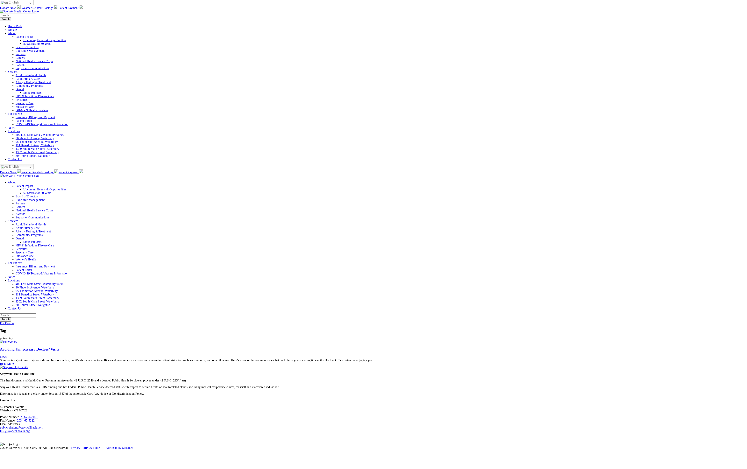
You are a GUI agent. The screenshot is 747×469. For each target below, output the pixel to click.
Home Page (15, 26)
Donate (12, 29)
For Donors (7, 323)
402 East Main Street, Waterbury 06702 (40, 134)
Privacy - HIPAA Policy (86, 447)
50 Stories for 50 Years (37, 43)
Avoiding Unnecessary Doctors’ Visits (29, 349)
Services (13, 71)
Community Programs (29, 85)
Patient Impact (24, 36)
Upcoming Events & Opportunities (44, 40)
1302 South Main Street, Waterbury (37, 152)
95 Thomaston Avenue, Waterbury (37, 141)
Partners (20, 54)
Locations (14, 131)
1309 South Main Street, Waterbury (37, 148)
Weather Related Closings (37, 8)
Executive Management (30, 50)
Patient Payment (69, 8)
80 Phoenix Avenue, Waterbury (35, 138)
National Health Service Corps (34, 61)
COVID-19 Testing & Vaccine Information (42, 124)
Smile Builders (32, 92)
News (11, 127)
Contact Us (15, 159)
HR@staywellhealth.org (15, 431)
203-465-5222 (26, 420)
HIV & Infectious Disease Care (35, 96)
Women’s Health (26, 259)
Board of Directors (27, 47)
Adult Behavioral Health (31, 75)
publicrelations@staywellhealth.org (21, 427)
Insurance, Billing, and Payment (35, 117)
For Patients (15, 113)
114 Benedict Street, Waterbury (35, 145)
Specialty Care (24, 103)
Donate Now (8, 8)
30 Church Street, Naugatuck (33, 155)
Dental (20, 89)
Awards (20, 64)
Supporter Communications (32, 68)
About (12, 33)
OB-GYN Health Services (32, 110)
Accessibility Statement (120, 447)
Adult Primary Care (28, 78)
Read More (7, 363)
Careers (20, 57)
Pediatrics (21, 99)
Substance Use (25, 106)
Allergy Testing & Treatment (33, 82)
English (13, 2)
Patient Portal (24, 120)
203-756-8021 (29, 417)
